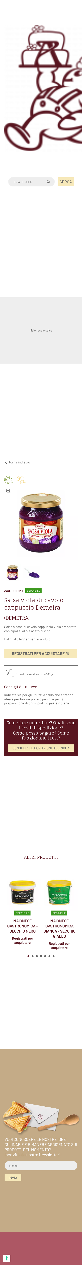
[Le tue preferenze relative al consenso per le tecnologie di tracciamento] (6, 1258)
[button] (28, 956)
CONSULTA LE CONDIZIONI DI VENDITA (41, 748)
